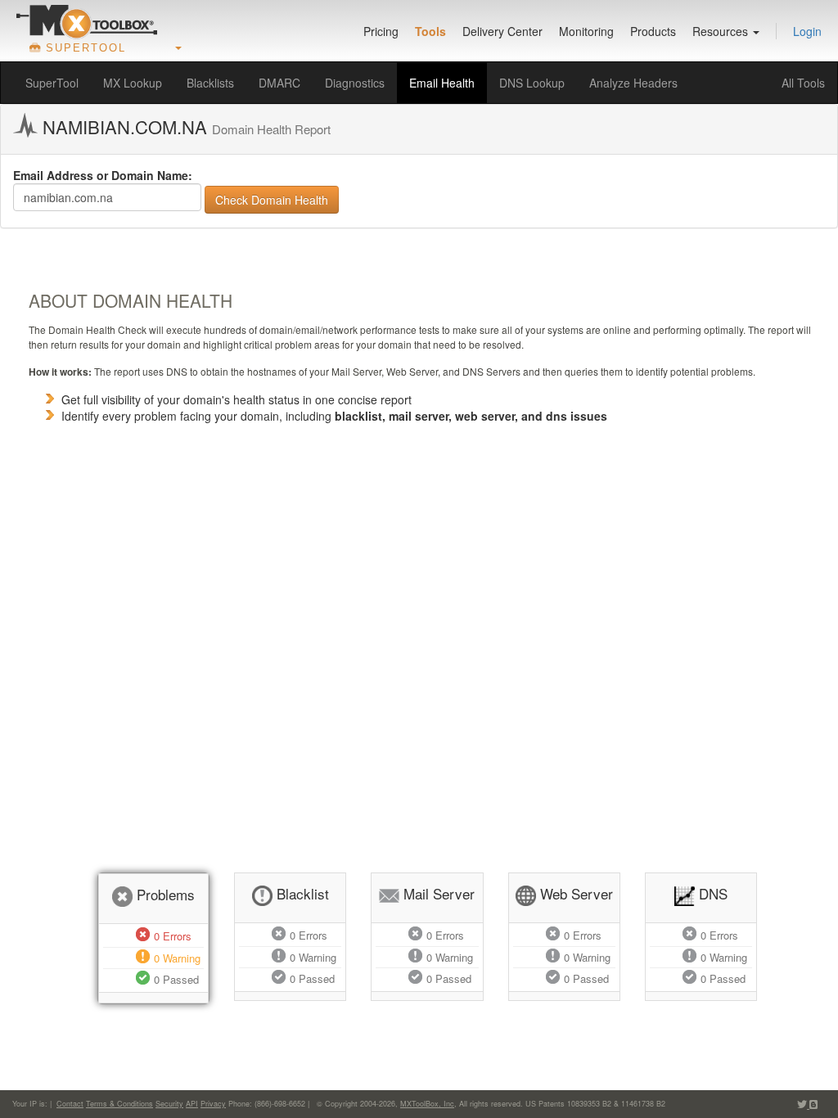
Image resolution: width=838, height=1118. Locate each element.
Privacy (213, 1103)
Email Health (442, 82)
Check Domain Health (271, 200)
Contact (69, 1103)
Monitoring (586, 31)
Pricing (381, 31)
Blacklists (210, 82)
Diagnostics (355, 82)
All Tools (803, 82)
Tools (430, 31)
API (192, 1103)
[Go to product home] (86, 21)
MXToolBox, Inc (427, 1103)
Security (169, 1103)
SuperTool (52, 82)
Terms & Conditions (119, 1103)
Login (807, 31)
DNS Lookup (532, 82)
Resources (721, 31)
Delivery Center (502, 31)
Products (653, 31)
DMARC (279, 82)
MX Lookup (132, 82)
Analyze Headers (633, 82)
